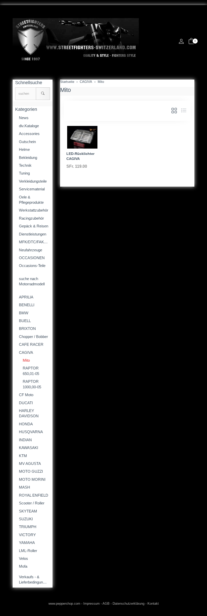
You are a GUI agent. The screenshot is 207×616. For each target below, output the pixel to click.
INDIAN (25, 440)
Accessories (29, 133)
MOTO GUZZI (31, 471)
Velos (23, 558)
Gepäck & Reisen (33, 226)
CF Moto (26, 395)
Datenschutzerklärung (128, 603)
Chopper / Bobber (33, 336)
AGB (106, 603)
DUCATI (26, 403)
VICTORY (27, 535)
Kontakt (153, 603)
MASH (24, 487)
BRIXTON (27, 328)
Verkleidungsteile (33, 181)
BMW (23, 313)
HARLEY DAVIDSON (29, 413)
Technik (25, 165)
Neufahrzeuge (30, 250)
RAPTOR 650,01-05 (31, 370)
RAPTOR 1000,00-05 (32, 384)
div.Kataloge (29, 126)
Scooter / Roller (31, 503)
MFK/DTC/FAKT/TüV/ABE (34, 242)
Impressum (91, 603)
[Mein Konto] (181, 43)
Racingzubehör (31, 218)
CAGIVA (26, 352)
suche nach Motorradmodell (32, 281)
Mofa (23, 566)
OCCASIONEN (32, 258)
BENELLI (26, 305)
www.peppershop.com (64, 603)
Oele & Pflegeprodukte (31, 199)
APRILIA (26, 297)
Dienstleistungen (32, 234)
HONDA (26, 424)
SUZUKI (26, 519)
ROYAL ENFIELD (33, 495)
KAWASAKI (28, 448)
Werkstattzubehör (33, 210)
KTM (23, 456)
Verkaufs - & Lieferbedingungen (34, 579)
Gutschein (27, 142)
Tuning (24, 173)
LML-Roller (28, 551)
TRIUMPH (27, 527)
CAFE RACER (31, 344)
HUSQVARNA (31, 432)
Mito (65, 90)
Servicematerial (32, 189)
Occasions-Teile (32, 265)
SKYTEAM (28, 511)
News (24, 118)
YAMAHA (27, 542)
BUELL (25, 321)
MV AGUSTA (30, 463)
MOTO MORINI (32, 479)
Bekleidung (28, 157)
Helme (24, 149)
